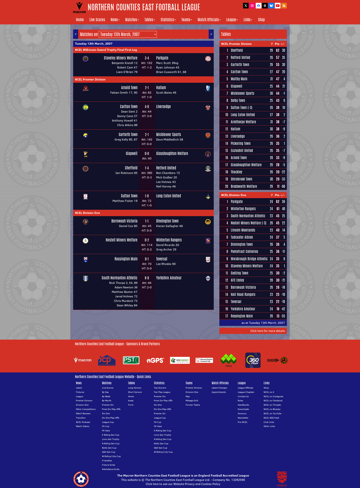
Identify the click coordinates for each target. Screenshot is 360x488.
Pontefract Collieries (244, 251)
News (114, 19)
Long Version (134, 387)
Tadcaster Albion (242, 237)
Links (247, 19)
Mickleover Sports (168, 134)
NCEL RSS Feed (271, 417)
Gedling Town (239, 273)
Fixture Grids (108, 464)
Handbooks (243, 404)
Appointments (219, 392)
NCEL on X (269, 392)
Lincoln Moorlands (243, 230)
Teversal (161, 259)
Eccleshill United (242, 150)
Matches (131, 19)
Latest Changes (219, 387)
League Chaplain (246, 392)
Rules (240, 400)
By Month (106, 400)
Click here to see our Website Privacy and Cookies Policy (183, 484)
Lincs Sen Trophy (110, 439)
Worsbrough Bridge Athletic (249, 258)
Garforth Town (128, 134)
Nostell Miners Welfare (121, 240)
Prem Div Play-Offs (111, 409)
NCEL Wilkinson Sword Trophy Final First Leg (106, 50)
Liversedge (163, 106)
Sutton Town (129, 196)
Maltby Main (239, 78)
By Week (106, 396)
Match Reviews (83, 413)
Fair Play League (162, 392)
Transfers (81, 417)
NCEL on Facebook (273, 400)
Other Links (269, 426)
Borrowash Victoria (124, 221)
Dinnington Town (167, 221)
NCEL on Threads (272, 404)
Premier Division (84, 400)
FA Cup (105, 426)
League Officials (245, 387)
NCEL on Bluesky (272, 409)
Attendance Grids (110, 469)
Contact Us (243, 396)
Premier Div (108, 404)
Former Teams (193, 404)
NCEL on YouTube (272, 413)
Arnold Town (129, 87)
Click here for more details (267, 331)
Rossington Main (126, 259)
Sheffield (131, 168)
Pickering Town (240, 143)
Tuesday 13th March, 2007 (93, 43)
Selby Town (238, 100)
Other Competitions (86, 409)
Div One (106, 413)
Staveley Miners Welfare (120, 58)
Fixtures (80, 392)
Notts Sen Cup (109, 447)
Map (188, 396)
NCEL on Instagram (273, 396)
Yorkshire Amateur (169, 277)
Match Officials (208, 19)
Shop (261, 19)
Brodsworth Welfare (244, 186)
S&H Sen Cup (108, 451)
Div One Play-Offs (110, 417)
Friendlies (107, 460)
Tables (149, 19)
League (231, 19)
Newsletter (243, 417)
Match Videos (82, 426)
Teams (186, 19)
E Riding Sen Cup (110, 434)
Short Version (135, 392)
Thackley (236, 171)
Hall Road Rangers (243, 294)
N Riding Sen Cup (110, 443)
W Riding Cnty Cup (111, 456)
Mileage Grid (192, 400)
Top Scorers (160, 387)
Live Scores (97, 19)
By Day (105, 392)
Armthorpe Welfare (243, 121)
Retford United (166, 168)
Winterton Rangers (169, 240)
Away (131, 400)
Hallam (161, 87)
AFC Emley (237, 280)
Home (80, 19)
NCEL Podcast (83, 422)
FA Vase (106, 430)
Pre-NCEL (243, 422)
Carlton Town (128, 106)
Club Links (269, 422)
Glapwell (131, 153)
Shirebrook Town (241, 179)
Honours (242, 413)
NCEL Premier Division (90, 79)
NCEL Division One (87, 213)
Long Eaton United (168, 196)
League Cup (108, 422)
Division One (82, 404)
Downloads (243, 409)
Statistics (167, 19)
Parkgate (162, 58)
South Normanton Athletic (119, 277)
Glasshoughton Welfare (172, 153)
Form (131, 404)
